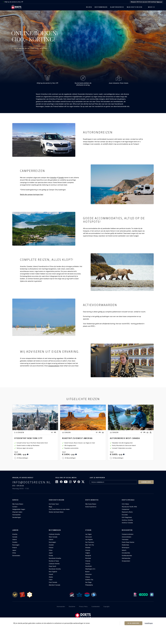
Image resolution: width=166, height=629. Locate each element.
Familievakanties (127, 555)
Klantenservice (117, 7)
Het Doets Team (54, 504)
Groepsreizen (126, 561)
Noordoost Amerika (55, 569)
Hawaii (51, 574)
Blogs (50, 507)
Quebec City (89, 579)
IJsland (14, 539)
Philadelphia (89, 585)
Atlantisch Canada (54, 585)
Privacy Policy (83, 606)
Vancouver (88, 537)
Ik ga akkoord (133, 623)
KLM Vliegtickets (127, 517)
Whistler (87, 547)
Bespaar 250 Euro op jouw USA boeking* (146, 2)
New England (53, 571)
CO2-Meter (125, 504)
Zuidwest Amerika (54, 534)
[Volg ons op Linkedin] (56, 482)
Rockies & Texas (54, 561)
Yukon (50, 579)
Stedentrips (125, 545)
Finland (14, 547)
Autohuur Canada (127, 523)
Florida (51, 555)
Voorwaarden (16, 515)
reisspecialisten (53, 366)
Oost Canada (53, 582)
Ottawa (87, 577)
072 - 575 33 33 (18, 486)
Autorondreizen (126, 537)
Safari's (124, 550)
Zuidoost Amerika (54, 563)
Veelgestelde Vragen (18, 509)
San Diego (88, 582)
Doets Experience (90, 507)
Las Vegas (88, 534)
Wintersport (125, 547)
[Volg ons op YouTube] (65, 482)
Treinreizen (125, 539)
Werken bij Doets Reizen (56, 512)
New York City (89, 545)
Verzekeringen (16, 517)
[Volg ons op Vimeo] (74, 482)
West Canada (53, 537)
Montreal (88, 558)
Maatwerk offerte (127, 512)
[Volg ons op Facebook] (61, 482)
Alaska (51, 577)
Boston (87, 571)
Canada (61, 178)
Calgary (87, 553)
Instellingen (149, 623)
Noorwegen (15, 545)
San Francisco (89, 542)
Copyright (106, 606)
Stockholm (88, 566)
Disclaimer (72, 606)
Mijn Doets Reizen (134, 7)
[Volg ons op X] (83, 482)
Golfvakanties (126, 558)
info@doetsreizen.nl (31, 482)
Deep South (52, 566)
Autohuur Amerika (127, 520)
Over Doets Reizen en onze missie (59, 509)
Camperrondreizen (127, 534)
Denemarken (16, 555)
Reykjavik (88, 555)
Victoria (87, 550)
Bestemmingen (101, 7)
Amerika (53, 178)
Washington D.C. (90, 569)
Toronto (87, 563)
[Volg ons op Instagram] (70, 482)
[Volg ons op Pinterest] (79, 482)
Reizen (89, 7)
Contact (14, 507)
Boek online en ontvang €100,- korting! (31, 48)
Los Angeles (89, 539)
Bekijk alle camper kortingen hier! (31, 194)
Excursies (125, 515)
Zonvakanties (126, 553)
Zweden (14, 542)
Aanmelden (146, 482)
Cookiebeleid (95, 606)
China (14, 553)
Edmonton (88, 574)
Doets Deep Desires (128, 542)
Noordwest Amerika (55, 558)
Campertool (125, 509)
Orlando (87, 561)
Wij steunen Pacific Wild (129, 507)
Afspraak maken (17, 512)
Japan (14, 550)
